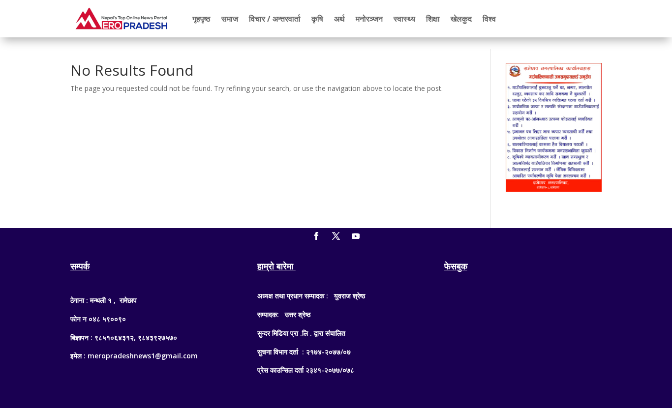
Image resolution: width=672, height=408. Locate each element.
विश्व (489, 18)
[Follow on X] (336, 236)
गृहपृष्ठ (201, 18)
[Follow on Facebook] (316, 236)
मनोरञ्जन (369, 18)
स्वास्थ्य (404, 18)
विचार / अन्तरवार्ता (275, 18)
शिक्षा (433, 18)
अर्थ (339, 18)
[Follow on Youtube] (356, 236)
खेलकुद (461, 18)
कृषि (317, 18)
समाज (229, 18)
